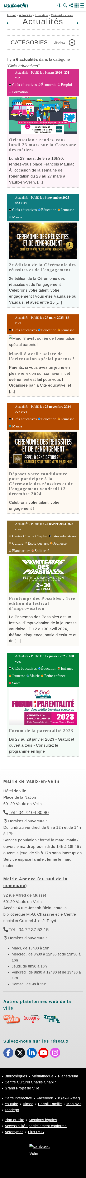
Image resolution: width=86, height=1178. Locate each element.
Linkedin (32, 1053)
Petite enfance (55, 676)
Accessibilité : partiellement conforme (36, 1126)
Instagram (55, 1053)
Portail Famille (50, 1104)
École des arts (38, 543)
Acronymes (14, 1132)
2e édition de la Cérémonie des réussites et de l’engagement (42, 267)
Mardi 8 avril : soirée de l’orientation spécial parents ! (42, 356)
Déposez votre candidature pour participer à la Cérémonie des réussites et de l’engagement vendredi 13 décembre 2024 (41, 483)
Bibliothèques (16, 1076)
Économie (48, 85)
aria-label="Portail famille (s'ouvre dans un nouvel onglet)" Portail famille (51, 1019)
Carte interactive (18, 1098)
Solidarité (42, 551)
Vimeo (28, 1104)
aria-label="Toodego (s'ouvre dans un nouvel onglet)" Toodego (31, 1019)
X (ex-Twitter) (20, 1053)
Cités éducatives (62, 15)
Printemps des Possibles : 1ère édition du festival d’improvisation (42, 603)
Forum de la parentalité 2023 (41, 730)
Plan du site (14, 1120)
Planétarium (21, 551)
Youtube (43, 1053)
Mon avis (73, 1104)
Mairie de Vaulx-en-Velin (31, 781)
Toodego (12, 1110)
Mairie (17, 217)
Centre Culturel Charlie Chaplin (31, 1082)
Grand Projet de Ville (22, 1088)
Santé (16, 683)
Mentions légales (43, 1120)
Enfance (67, 668)
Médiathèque (42, 1076)
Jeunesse (67, 210)
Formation (20, 92)
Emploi (66, 85)
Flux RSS (36, 1132)
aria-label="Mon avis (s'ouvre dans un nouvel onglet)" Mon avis (11, 1019)
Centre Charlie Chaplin (29, 536)
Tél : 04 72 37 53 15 (29, 929)
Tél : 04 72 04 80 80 (29, 812)
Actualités (25, 15)
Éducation (41, 15)
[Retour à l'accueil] (16, 5)
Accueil (11, 15)
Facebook (8, 1053)
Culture (17, 543)
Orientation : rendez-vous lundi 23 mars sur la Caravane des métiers (42, 144)
